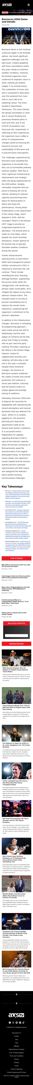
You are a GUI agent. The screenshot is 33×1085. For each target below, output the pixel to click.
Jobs (16, 1039)
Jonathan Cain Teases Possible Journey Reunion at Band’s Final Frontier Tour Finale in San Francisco (15, 934)
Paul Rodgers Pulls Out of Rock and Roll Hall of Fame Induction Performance (16, 576)
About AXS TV (16, 1033)
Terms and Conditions (16, 1056)
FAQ (16, 1043)
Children (16, 1062)
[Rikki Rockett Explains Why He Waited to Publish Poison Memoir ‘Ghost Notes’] (16, 657)
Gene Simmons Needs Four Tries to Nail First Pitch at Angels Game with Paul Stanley (16, 707)
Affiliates (16, 1046)
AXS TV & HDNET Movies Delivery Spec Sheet (16, 1076)
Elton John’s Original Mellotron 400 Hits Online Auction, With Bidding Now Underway (16, 588)
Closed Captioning (16, 1069)
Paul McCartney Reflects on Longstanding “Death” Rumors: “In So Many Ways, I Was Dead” (15, 601)
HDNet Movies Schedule (16, 1049)
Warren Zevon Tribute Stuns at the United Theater (14, 613)
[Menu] (28, 5)
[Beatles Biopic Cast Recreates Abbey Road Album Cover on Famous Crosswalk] (16, 886)
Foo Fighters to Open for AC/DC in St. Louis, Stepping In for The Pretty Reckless (16, 745)
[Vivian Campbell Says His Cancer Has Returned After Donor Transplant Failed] (16, 770)
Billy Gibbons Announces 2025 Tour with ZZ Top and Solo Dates (16, 565)
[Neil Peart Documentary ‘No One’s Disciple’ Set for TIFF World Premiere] (16, 808)
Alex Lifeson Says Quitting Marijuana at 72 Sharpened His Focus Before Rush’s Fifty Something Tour (14, 859)
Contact (16, 1036)
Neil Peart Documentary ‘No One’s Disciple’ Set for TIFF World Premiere (15, 820)
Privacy (16, 1059)
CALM (16, 1066)
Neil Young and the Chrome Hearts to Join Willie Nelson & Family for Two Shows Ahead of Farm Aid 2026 (16, 971)
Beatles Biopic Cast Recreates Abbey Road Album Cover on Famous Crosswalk (14, 896)
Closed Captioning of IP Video (16, 1072)
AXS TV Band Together (16, 1052)
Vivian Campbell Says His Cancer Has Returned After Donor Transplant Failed (15, 783)
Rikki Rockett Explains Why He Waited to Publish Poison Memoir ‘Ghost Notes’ (15, 670)
